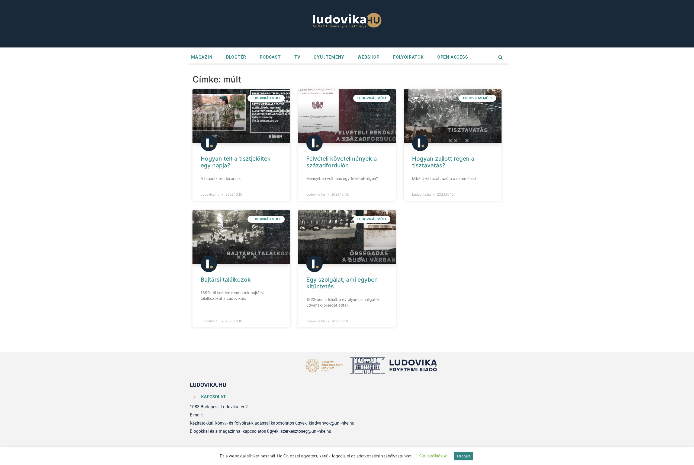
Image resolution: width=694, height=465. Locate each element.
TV (297, 57)
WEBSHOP (369, 57)
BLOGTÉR (236, 57)
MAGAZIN (202, 57)
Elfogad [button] (463, 456)
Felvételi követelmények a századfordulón (341, 162)
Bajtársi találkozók (226, 279)
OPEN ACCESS (452, 57)
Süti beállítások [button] (433, 455)
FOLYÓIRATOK (408, 57)
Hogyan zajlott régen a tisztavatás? (443, 162)
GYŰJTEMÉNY (329, 57)
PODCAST (270, 57)
